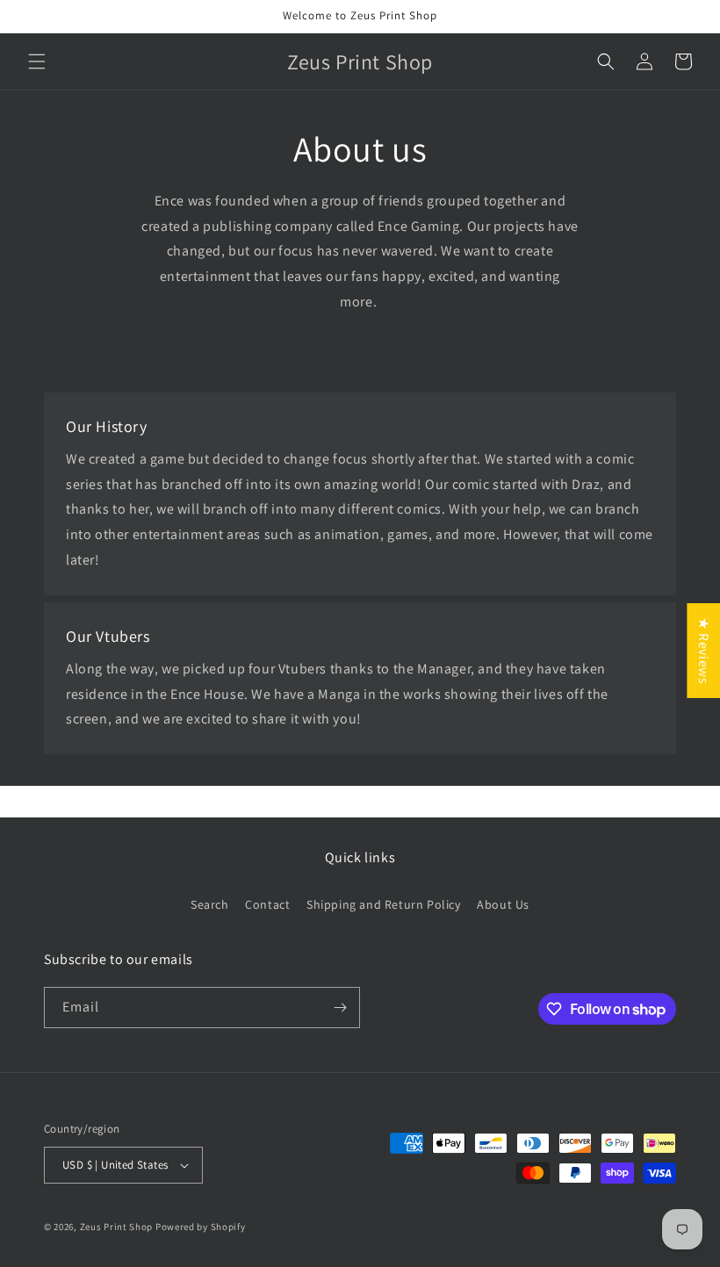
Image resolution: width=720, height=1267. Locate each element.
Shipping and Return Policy (383, 904)
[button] (37, 61)
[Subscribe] (339, 1007)
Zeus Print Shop (117, 1226)
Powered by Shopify (200, 1226)
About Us (503, 904)
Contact (267, 904)
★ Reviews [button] (704, 649)
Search (210, 904)
